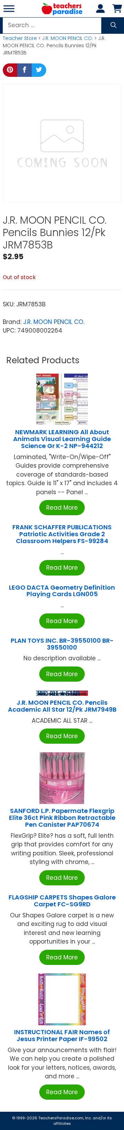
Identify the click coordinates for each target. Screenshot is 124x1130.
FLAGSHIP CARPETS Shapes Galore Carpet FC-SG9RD (62, 900)
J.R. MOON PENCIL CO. (67, 38)
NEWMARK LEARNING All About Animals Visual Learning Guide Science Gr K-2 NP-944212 (62, 439)
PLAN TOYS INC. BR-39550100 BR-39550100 (62, 644)
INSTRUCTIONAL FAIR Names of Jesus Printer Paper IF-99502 (62, 1035)
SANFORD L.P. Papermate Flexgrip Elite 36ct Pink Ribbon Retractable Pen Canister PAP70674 (62, 817)
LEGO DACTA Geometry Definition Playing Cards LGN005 (62, 591)
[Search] (113, 25)
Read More (62, 507)
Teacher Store (20, 38)
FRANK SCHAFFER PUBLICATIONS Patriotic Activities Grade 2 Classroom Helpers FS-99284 (62, 534)
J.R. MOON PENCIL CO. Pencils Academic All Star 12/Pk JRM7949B (62, 706)
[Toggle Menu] (8, 8)
